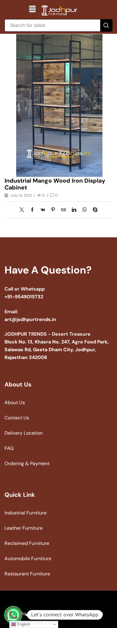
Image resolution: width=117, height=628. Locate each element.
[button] (32, 9)
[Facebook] (32, 210)
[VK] (43, 210)
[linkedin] (74, 210)
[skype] (94, 210)
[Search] (106, 25)
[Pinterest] (53, 210)
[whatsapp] (84, 210)
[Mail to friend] (63, 210)
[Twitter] (23, 210)
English (23, 624)
